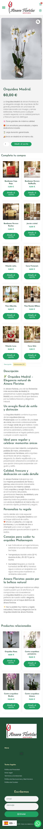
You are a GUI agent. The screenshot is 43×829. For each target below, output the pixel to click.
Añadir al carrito (21, 144)
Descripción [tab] (7, 364)
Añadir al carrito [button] (11, 194)
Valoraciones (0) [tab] (19, 364)
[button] (3, 7)
